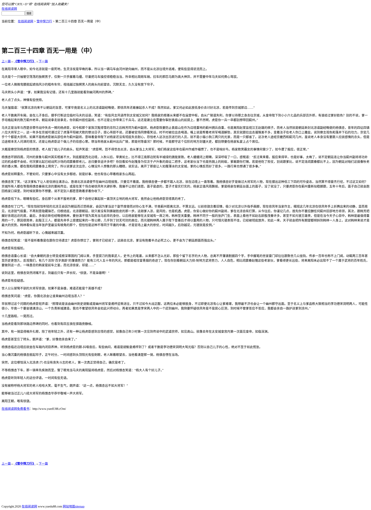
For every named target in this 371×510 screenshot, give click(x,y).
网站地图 (69, 506)
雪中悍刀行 (44, 21)
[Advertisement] (185, 32)
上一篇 (6, 61)
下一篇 (43, 61)
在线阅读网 (9, 8)
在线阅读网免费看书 (15, 408)
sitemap (79, 506)
